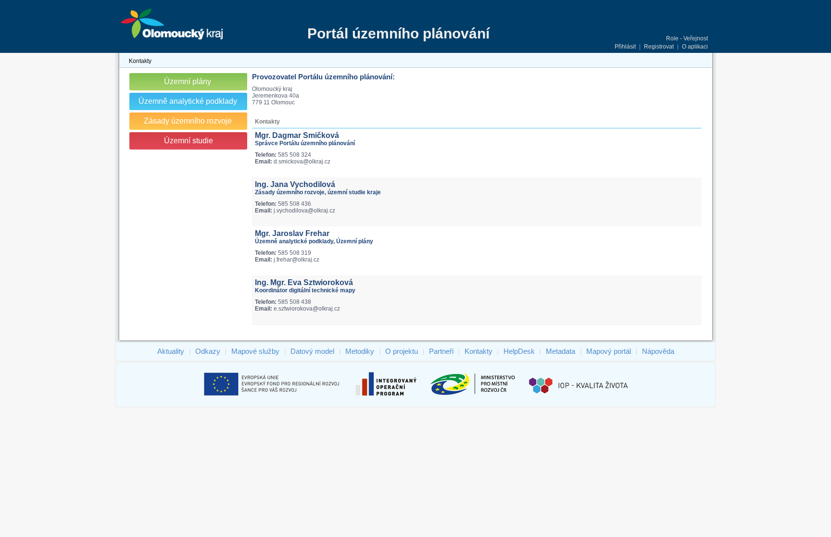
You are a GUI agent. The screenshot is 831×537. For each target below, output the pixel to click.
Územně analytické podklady (187, 101)
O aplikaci (695, 46)
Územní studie (188, 141)
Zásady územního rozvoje (188, 121)
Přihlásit (625, 46)
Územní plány (187, 81)
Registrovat (659, 46)
